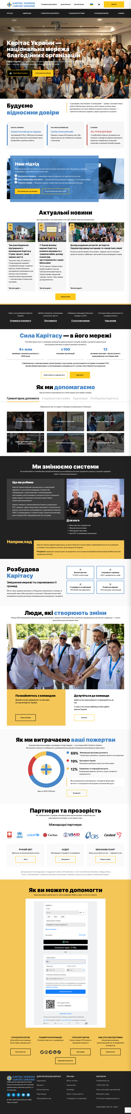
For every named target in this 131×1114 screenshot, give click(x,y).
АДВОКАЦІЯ (27, 13)
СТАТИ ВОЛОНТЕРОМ (43, 73)
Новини (121, 13)
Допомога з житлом (65, 421)
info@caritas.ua (102, 1081)
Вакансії (84, 717)
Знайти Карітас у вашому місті (54, 375)
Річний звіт (77, 793)
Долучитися (65, 4)
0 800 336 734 (102, 1085)
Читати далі (14, 288)
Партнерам (80, 1052)
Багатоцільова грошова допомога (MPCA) (25, 443)
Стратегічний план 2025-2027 (55, 191)
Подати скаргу (105, 859)
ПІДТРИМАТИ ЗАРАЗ (20, 73)
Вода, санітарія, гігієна (105, 421)
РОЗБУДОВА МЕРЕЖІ (101, 13)
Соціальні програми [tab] (56, 398)
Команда (70, 1089)
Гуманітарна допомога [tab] (23, 398)
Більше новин (65, 297)
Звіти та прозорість (75, 1094)
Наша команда (25, 717)
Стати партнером (80, 320)
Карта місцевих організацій (108, 1089)
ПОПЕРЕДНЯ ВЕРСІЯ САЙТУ (107, 1107)
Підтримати (50, 320)
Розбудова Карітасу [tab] (104, 398)
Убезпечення (79, 4)
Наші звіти (79, 375)
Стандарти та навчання (77, 1098)
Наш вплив (110, 320)
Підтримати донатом (65, 1061)
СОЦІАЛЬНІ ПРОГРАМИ (76, 13)
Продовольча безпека (105, 443)
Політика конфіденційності (108, 1098)
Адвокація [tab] (80, 398)
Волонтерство (20, 1052)
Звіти (25, 859)
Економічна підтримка (65, 443)
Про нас (10, 13)
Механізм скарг (103, 1094)
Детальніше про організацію (27, 191)
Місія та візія (72, 1081)
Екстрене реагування (25, 421)
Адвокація (41, 1081)
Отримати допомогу (49, 4)
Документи (65, 859)
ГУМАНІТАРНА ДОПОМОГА (50, 13)
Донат (114, 4)
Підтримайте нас (44, 1098)
